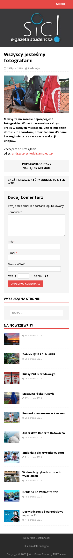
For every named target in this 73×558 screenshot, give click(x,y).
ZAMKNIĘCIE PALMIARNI (38, 354)
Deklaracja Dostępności (36, 538)
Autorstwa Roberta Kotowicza (43, 433)
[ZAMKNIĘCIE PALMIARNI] (11, 362)
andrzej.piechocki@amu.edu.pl (33, 153)
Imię (10, 241)
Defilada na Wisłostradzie (40, 492)
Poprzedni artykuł (36, 163)
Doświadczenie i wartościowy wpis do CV (42, 513)
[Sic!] (36, 28)
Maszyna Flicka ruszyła (38, 393)
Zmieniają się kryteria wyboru (43, 452)
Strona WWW (16, 264)
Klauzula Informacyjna (37, 546)
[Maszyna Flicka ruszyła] (11, 401)
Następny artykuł (36, 168)
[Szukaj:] (36, 313)
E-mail (12, 253)
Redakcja (34, 68)
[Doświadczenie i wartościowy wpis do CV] (11, 519)
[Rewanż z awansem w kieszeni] (11, 421)
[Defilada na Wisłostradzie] (11, 500)
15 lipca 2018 (15, 68)
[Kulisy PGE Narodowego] (11, 381)
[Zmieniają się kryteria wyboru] (11, 460)
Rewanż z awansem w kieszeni (43, 413)
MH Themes (59, 554)
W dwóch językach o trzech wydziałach (41, 474)
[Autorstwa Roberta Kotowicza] (11, 441)
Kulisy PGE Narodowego (38, 374)
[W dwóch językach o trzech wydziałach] (11, 480)
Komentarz (15, 212)
